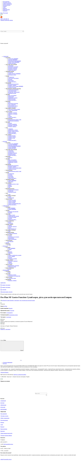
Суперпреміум (9, 312)
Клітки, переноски (10, 220)
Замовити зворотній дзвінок (7, 20)
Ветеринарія (8, 82)
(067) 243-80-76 (5, 19)
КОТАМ (5, 141)
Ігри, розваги (8, 134)
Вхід (1, 12)
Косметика (8, 101)
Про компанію (6, 1)
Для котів (12, 310)
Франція (10, 308)
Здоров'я (7, 210)
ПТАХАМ (5, 246)
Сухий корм (8, 317)
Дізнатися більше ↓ (5, 372)
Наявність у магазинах (5, 329)
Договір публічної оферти (6, 435)
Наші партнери (6, 9)
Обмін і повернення (7, 3)
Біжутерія (8, 121)
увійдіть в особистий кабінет (20, 374)
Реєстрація (5, 12)
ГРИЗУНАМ (6, 205)
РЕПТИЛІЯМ (6, 270)
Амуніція (8, 94)
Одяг (7, 127)
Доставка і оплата (7, 2)
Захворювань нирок (13, 314)
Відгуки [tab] (5, 363)
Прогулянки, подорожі (11, 108)
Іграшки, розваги (9, 224)
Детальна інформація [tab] (7, 362)
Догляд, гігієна (9, 111)
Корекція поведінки (10, 188)
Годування (8, 57)
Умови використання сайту (6, 433)
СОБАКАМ (5, 56)
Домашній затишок (10, 71)
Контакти (5, 10)
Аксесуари (8, 213)
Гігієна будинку (9, 118)
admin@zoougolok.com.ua (6, 459)
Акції (4, 7)
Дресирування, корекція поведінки (13, 88)
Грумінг (7, 75)
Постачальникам (6, 5)
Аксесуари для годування (11, 64)
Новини (5, 6)
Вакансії (5, 8)
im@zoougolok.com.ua (8, 444)
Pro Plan (5, 306)
